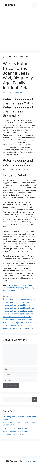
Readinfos (9, 4)
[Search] (34, 399)
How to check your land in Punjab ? (16, 428)
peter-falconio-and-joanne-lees (18, 299)
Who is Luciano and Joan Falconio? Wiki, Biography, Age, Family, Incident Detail (19, 287)
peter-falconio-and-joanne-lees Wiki (17, 317)
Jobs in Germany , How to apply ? (16, 431)
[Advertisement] (20, 30)
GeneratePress (30, 461)
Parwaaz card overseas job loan (15, 435)
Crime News (10, 296)
